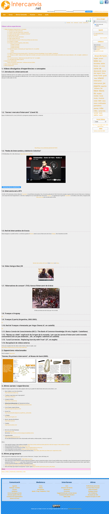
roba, (96, 111)
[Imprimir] (86, 20)
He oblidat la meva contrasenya (100, 11)
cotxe (103, 66)
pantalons (97, 105)
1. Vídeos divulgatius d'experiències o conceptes (15, 29)
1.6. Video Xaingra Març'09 (13, 38)
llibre (96, 90)
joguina (97, 86)
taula (100, 113)
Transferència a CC (101, 48)
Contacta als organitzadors (14, 496)
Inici (67, 486)
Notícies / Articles (14, 487)
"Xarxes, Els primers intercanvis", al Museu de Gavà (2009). (21, 62)
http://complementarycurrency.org (34, 447)
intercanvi (76, 22)
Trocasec (49, 195)
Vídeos (7, 471)
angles (96, 58)
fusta (100, 75)
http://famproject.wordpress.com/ (13, 408)
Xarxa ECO (17, 462)
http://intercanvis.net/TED (26, 154)
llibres (101, 90)
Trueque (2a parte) (14, 46)
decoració (97, 71)
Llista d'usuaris (92, 489)
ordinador (102, 103)
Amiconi (31, 233)
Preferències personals (93, 486)
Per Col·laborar (93, 493)
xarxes (80, 22)
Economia (67, 491)
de (100, 68)
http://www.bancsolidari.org (11, 392)
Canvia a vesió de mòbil (99, 131)
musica (101, 98)
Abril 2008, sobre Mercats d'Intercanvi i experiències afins (47, 450)
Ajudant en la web (99, 51)
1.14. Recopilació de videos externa (15, 59)
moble (99, 93)
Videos (3, 471)
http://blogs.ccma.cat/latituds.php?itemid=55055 (46, 148)
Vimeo (57, 263)
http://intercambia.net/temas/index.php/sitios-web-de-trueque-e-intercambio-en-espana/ (49, 444)
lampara (97, 88)
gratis (105, 76)
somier (96, 113)
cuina (96, 68)
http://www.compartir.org (11, 400)
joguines (104, 86)
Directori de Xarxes (66, 487)
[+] (2, 316)
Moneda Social (100, 46)
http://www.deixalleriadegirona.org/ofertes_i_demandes (18, 412)
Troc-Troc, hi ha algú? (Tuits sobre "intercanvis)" (100, 125)
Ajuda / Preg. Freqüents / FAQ (40, 491)
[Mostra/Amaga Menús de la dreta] (90, 19)
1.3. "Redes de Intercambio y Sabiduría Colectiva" (18, 34)
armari (101, 58)
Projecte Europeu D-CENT (92, 496)
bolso (103, 63)
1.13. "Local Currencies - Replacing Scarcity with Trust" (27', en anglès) (23, 58)
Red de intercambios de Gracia (40, 263)
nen (99, 100)
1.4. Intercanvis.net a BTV (13, 35)
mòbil (95, 101)
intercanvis (98, 83)
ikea (95, 78)
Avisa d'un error (14, 498)
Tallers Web (66, 496)
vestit (101, 115)
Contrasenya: (70, 11)
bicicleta (97, 63)
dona (104, 71)
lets (72, 22)
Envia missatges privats (15, 493)
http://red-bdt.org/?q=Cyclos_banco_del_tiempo (44, 466)
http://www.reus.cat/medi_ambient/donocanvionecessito (18, 404)
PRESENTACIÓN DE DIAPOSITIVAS (11, 187)
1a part (12, 50)
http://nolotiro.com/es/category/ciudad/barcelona (22, 433)
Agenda (14, 486)
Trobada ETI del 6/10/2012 (66, 495)
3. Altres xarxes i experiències (11, 64)
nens (96, 103)
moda (101, 96)
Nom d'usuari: (50, 11)
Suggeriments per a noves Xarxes (67, 493)
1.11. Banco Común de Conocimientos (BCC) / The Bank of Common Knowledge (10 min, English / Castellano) (32, 53)
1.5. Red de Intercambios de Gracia (15, 36)
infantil (101, 78)
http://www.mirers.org (24, 446)
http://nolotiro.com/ (9, 431)
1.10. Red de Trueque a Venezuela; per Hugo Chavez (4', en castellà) (23, 49)
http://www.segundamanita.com (12, 437)
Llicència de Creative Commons (74, 508)
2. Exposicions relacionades (10, 61)
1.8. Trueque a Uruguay (12, 41)
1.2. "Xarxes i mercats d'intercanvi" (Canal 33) (18, 32)
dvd (95, 73)
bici (100, 61)
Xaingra (53, 233)
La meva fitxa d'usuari (92, 487)
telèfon (96, 115)
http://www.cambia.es (10, 396)
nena (103, 101)
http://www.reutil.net (10, 420)
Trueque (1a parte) (14, 44)
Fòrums (14, 489)
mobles (96, 96)
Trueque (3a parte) (14, 47)
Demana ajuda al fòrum (14, 495)
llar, (101, 88)
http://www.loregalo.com (11, 416)
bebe (96, 61)
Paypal (98, 49)
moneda (68, 22)
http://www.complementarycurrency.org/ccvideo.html (14, 347)
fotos (103, 73)
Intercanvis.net (39, 197)
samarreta (102, 111)
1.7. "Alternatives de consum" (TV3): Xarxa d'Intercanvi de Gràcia (22, 40)
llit (95, 93)
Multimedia (12, 471)
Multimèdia (19, 471)
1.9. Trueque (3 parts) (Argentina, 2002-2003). (18, 43)
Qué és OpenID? (104, 38)
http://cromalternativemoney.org (29, 449)
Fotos (40, 486)
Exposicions (12, 353)
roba (101, 108)
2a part (12, 52)
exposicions (85, 22)
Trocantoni (24, 194)
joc (104, 83)
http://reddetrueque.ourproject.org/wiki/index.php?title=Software (20, 465)
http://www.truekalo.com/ (11, 425)
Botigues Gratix (93, 491)
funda (96, 76)
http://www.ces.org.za (27, 459)
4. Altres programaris (9, 65)
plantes (96, 108)
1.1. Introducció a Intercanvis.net (15, 30)
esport (99, 73)
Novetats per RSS (93, 495)
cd (99, 66)
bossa (96, 66)
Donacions (67, 489)
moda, (96, 98)
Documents (40, 489)
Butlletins (14, 491)
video (24, 471)
